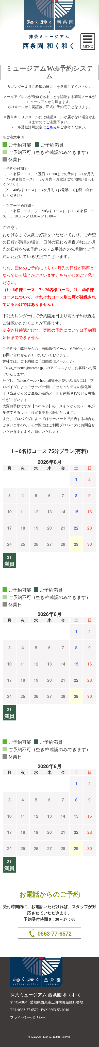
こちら (51, 127)
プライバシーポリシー (28, 1017)
